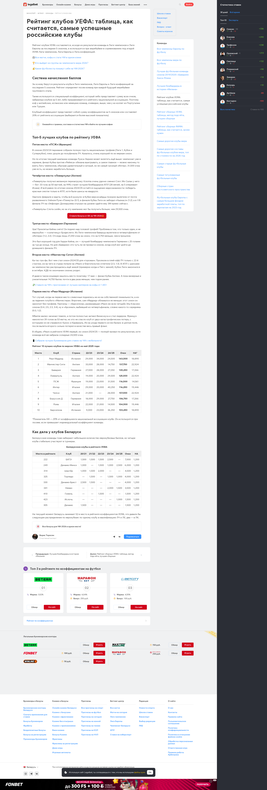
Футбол (41, 13)
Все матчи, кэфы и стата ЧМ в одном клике (58, 57)
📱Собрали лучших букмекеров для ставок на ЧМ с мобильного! (67, 340)
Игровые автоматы (61, 752)
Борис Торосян (46, 535)
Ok (150, 772)
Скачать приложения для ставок (35, 715)
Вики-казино (58, 730)
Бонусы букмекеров (33, 721)
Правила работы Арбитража (176, 753)
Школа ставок (164, 13)
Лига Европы (116, 721)
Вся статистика (227, 109)
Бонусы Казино (59, 734)
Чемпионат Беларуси (120, 725)
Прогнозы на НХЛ (89, 734)
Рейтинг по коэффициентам (40, 620)
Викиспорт (31, 13)
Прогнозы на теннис (90, 725)
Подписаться (132, 536)
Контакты (172, 712)
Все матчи (115, 708)
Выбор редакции (147, 721)
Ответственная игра (177, 748)
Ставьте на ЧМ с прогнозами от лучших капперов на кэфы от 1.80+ (71, 284)
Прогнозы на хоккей (91, 721)
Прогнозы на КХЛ (89, 730)
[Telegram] (31, 773)
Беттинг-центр (118, 4)
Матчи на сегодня (118, 712)
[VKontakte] (36, 773)
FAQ (159, 22)
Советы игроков (165, 31)
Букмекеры (47, 4)
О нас (170, 708)
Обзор (34, 607)
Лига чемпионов (118, 717)
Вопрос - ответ (164, 27)
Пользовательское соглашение (177, 722)
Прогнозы (103, 4)
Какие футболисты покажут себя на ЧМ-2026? (60, 68)
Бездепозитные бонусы (34, 730)
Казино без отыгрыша (62, 721)
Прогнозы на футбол (91, 712)
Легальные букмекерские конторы (39, 636)
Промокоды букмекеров (35, 739)
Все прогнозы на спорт (92, 708)
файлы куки (139, 772)
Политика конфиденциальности (178, 729)
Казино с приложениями (64, 725)
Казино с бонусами (61, 712)
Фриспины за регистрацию (65, 743)
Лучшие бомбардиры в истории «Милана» (57, 555)
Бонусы (77, 4)
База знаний (134, 4)
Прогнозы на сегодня (91, 717)
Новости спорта (147, 708)
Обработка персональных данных (180, 742)
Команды (49, 13)
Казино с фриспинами (62, 717)
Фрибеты (27, 725)
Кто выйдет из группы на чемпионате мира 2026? (61, 63)
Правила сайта (175, 717)
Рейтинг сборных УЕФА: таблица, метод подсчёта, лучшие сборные (112, 555)
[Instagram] (25, 773)
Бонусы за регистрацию (34, 734)
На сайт (138, 607)
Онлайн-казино (63, 4)
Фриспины (57, 739)
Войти (189, 4)
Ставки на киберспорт (120, 734)
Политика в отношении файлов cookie (179, 735)
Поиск (180, 4)
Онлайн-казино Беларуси (64, 708)
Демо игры (90, 4)
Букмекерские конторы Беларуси (34, 709)
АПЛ (112, 730)
